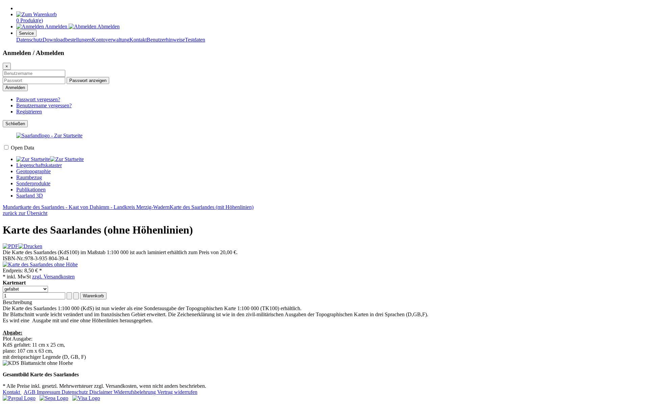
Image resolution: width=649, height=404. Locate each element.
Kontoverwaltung (110, 40)
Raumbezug (29, 177)
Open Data (22, 148)
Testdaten (195, 40)
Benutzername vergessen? (44, 105)
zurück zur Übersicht (25, 213)
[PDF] (10, 246)
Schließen (15, 123)
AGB (30, 392)
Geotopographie (33, 171)
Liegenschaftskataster (39, 165)
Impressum (49, 392)
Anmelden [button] (56, 26)
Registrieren (29, 111)
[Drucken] (30, 246)
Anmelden (15, 87)
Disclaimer (101, 392)
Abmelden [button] (108, 26)
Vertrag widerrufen (177, 392)
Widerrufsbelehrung (135, 392)
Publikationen (31, 189)
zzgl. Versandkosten (53, 276)
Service (26, 33)
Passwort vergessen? (38, 99)
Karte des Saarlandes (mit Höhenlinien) (212, 207)
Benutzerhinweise (166, 40)
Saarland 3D (29, 195)
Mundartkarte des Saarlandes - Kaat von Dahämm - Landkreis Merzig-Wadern (86, 207)
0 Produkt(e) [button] (29, 20)
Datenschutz (29, 40)
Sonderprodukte (33, 183)
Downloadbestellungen (67, 40)
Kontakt (138, 40)
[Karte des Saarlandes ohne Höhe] (40, 264)
